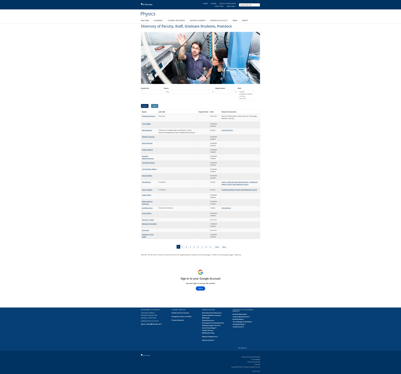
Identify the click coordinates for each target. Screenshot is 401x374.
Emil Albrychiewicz (148, 163)
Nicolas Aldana (147, 176)
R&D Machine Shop (208, 333)
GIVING (213, 3)
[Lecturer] (245, 96)
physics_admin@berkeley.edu (151, 324)
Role (239, 88)
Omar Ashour (146, 213)
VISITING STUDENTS (198, 20)
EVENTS (245, 20)
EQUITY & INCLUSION (228, 3)
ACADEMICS (158, 20)
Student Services (207, 330)
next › (218, 247)
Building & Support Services (211, 325)
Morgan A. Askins (148, 220)
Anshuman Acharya (148, 116)
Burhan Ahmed (147, 143)
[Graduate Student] (245, 94)
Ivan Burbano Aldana (149, 169)
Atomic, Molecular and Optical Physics (235, 182)
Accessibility (255, 359)
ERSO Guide (206, 318)
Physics (147, 14)
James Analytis (147, 190)
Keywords (145, 88)
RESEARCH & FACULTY (219, 20)
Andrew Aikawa (147, 150)
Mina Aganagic (147, 130)
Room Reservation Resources (212, 313)
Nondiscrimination (253, 362)
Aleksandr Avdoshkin (149, 224)
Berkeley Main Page (240, 314)
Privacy (257, 364)
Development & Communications (213, 323)
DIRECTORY (219, 6)
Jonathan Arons (147, 208)
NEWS (235, 20)
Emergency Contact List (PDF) (181, 316)
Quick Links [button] (231, 6)
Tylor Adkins (146, 124)
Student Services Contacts (180, 313)
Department (220, 88)
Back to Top (256, 371)
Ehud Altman (146, 182)
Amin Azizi (145, 230)
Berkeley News (238, 319)
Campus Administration (241, 317)
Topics (166, 88)
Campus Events (238, 327)
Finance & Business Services (211, 315)
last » (225, 247)
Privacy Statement (178, 320)
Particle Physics (227, 130)
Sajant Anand (146, 195)
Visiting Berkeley (239, 324)
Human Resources (208, 320)
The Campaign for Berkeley (242, 322)
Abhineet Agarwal (148, 137)
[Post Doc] (245, 98)
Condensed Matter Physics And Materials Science (239, 190)
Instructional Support (209, 328)
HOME (205, 3)
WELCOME (145, 20)
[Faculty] (245, 92)
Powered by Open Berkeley (250, 357)
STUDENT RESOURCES (176, 20)
